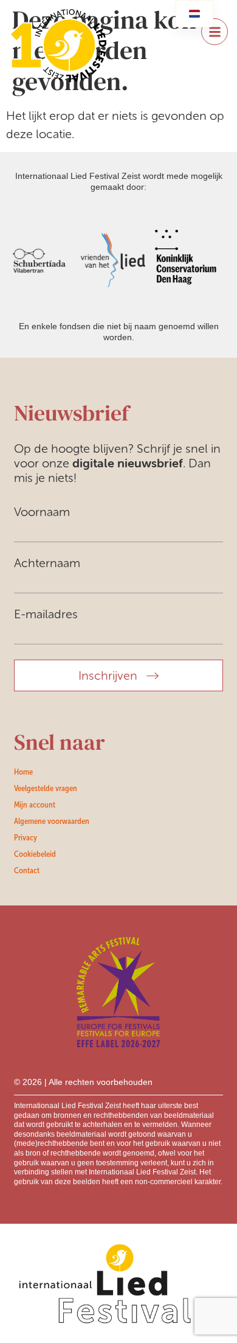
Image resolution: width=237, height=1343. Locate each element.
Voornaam (42, 512)
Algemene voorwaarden (51, 821)
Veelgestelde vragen (45, 788)
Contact (27, 870)
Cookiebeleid (35, 854)
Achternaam (47, 563)
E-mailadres (46, 614)
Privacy (25, 837)
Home (23, 771)
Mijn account (34, 804)
